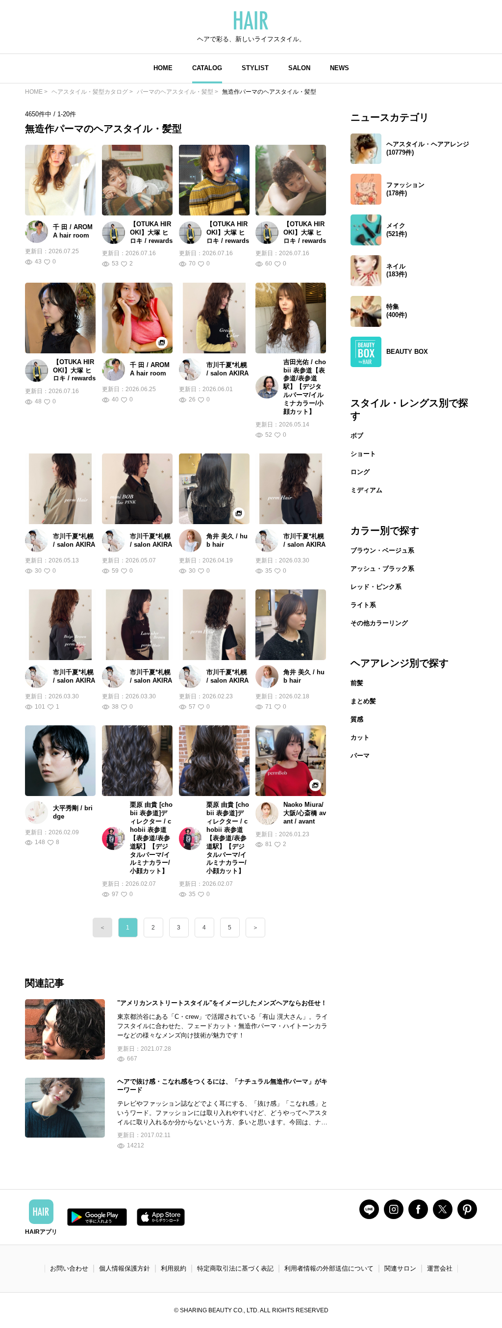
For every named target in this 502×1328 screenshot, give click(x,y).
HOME (163, 68)
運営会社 (439, 1268)
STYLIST (255, 68)
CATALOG (207, 68)
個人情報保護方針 (124, 1268)
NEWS (339, 68)
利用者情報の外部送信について (329, 1268)
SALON (299, 68)
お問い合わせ (69, 1268)
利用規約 (173, 1268)
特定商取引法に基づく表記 (235, 1268)
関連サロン (400, 1268)
